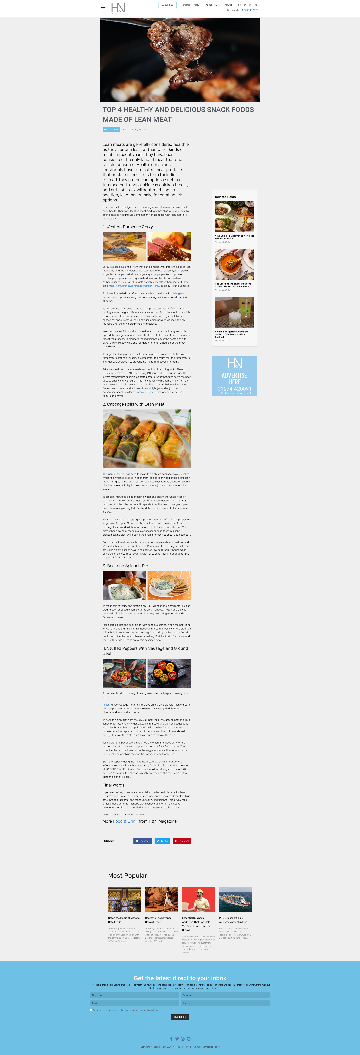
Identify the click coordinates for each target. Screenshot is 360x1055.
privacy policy (118, 1010)
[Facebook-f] (171, 1039)
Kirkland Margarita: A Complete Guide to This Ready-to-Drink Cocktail (231, 334)
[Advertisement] (234, 159)
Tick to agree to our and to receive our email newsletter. (125, 1010)
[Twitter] (244, 5)
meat (177, 807)
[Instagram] (250, 5)
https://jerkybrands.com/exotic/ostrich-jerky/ (134, 285)
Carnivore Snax (144, 392)
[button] (142, 841)
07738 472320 (250, 10)
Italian (106, 704)
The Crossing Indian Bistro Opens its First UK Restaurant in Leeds (233, 285)
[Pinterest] (255, 5)
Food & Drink (111, 129)
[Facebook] (239, 5)
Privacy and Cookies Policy (207, 1047)
